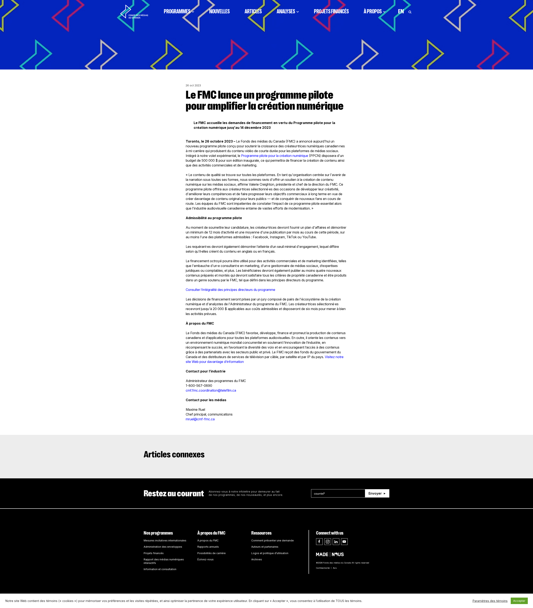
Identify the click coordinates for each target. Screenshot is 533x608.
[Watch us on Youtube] (344, 541)
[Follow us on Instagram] (327, 541)
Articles (253, 11)
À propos (373, 11)
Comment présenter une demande (272, 540)
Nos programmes (158, 533)
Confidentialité (323, 568)
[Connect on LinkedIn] (336, 541)
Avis (335, 568)
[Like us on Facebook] (319, 541)
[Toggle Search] (410, 11)
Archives (256, 559)
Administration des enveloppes (163, 546)
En (401, 11)
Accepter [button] (519, 600)
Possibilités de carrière (211, 553)
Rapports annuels (208, 546)
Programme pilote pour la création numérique (274, 156)
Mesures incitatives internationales (165, 540)
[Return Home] (134, 11)
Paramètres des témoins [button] (490, 601)
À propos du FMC (211, 533)
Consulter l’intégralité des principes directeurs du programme (231, 290)
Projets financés (331, 11)
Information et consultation (160, 569)
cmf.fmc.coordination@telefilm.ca (211, 390)
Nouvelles (219, 11)
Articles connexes (174, 454)
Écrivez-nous (205, 559)
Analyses (286, 11)
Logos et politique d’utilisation (269, 553)
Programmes (177, 11)
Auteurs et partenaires (264, 546)
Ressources (261, 533)
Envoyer (375, 493)
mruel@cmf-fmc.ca (200, 419)
